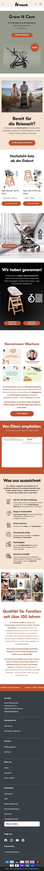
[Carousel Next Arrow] (39, 187)
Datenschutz (8, 794)
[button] (2, 4)
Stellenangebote (10, 747)
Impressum (8, 814)
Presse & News (9, 778)
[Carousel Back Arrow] (4, 187)
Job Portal (7, 752)
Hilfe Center (8, 726)
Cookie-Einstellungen (12, 852)
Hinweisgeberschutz (11, 819)
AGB (5, 799)
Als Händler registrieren (12, 731)
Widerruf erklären (12, 824)
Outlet (6, 768)
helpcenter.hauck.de (11, 711)
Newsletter (8, 773)
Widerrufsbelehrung (11, 804)
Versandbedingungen (11, 809)
